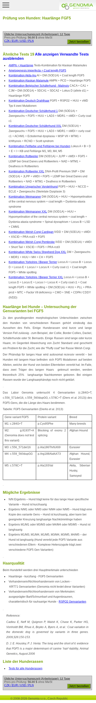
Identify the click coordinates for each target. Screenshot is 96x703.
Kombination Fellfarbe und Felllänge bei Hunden (39, 146)
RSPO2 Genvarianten (72, 601)
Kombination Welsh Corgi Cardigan (31, 232)
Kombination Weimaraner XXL (28, 211)
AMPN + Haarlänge (21, 65)
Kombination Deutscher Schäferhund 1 (33, 111)
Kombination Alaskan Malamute (29, 80)
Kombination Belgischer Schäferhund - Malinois (39, 85)
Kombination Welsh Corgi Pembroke (32, 242)
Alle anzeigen (47, 54)
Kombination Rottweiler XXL (26, 171)
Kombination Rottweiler (23, 156)
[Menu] (5, 4)
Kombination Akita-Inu (22, 75)
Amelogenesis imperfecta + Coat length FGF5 (37, 70)
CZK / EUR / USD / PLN (19, 41)
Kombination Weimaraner (25, 196)
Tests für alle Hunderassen (25, 668)
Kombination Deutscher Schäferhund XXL (35, 126)
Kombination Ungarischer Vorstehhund (33, 186)
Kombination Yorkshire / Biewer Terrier (33, 262)
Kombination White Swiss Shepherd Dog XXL (37, 252)
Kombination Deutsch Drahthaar (29, 100)
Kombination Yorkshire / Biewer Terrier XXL (36, 277)
